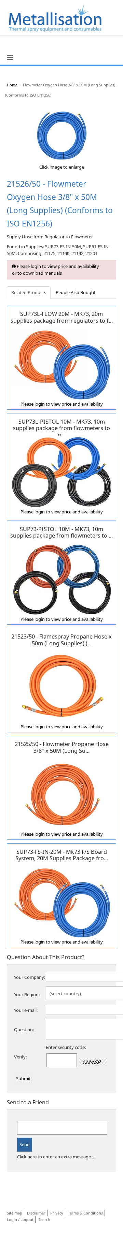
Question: (24, 1029)
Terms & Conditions (85, 1213)
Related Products (28, 292)
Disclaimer (36, 1213)
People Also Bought (76, 292)
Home (12, 84)
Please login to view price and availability (61, 404)
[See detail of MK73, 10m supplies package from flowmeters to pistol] (61, 579)
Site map (14, 1213)
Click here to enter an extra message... (55, 1157)
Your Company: (29, 977)
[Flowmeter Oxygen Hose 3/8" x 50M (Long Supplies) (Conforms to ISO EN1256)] (61, 134)
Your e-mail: (26, 1010)
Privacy (56, 1213)
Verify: (20, 1057)
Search (44, 1219)
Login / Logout (20, 1219)
